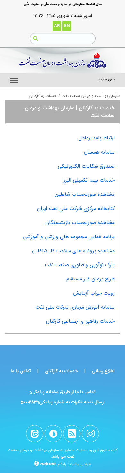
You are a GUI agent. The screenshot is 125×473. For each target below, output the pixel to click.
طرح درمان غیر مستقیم (90, 279)
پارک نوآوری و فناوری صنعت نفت (80, 265)
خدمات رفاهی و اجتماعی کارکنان (80, 321)
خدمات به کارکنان (61, 371)
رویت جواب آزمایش (94, 293)
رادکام (61, 464)
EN (67, 25)
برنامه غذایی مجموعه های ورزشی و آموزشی (69, 237)
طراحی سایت (80, 464)
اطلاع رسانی (103, 371)
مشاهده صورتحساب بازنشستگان (80, 223)
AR (57, 25)
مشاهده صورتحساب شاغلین (85, 194)
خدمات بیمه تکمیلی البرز (89, 180)
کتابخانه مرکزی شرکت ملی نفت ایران (76, 208)
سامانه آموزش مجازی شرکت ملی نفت (75, 307)
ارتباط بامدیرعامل (97, 138)
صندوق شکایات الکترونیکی (86, 166)
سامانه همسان (99, 152)
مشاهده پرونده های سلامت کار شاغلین (73, 251)
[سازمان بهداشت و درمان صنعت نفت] (62, 60)
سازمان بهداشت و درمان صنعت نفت (91, 96)
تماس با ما (21, 371)
